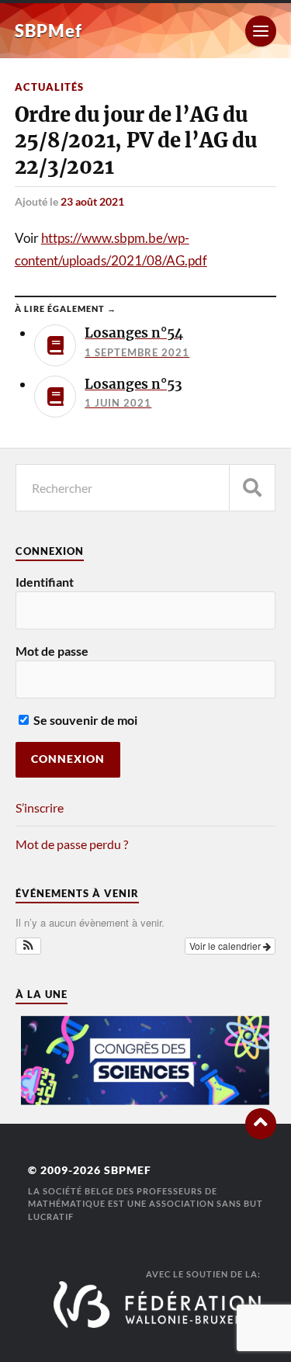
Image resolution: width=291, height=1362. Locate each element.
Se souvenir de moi (84, 719)
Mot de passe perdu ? (72, 844)
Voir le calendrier (226, 945)
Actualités (49, 87)
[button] (28, 946)
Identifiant (45, 581)
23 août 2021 (92, 201)
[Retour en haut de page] (260, 1123)
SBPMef (48, 30)
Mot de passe (52, 650)
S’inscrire (40, 807)
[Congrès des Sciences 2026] (146, 1100)
